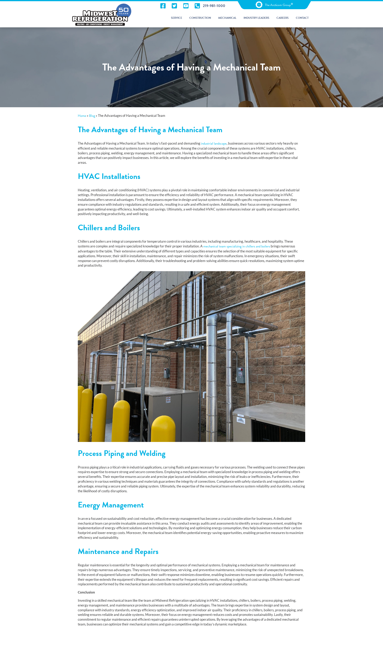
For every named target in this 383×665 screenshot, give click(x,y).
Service (176, 18)
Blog (92, 115)
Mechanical (227, 18)
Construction (200, 18)
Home (82, 115)
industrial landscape (214, 143)
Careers (282, 18)
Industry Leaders (256, 18)
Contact (302, 18)
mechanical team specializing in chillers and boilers (236, 246)
